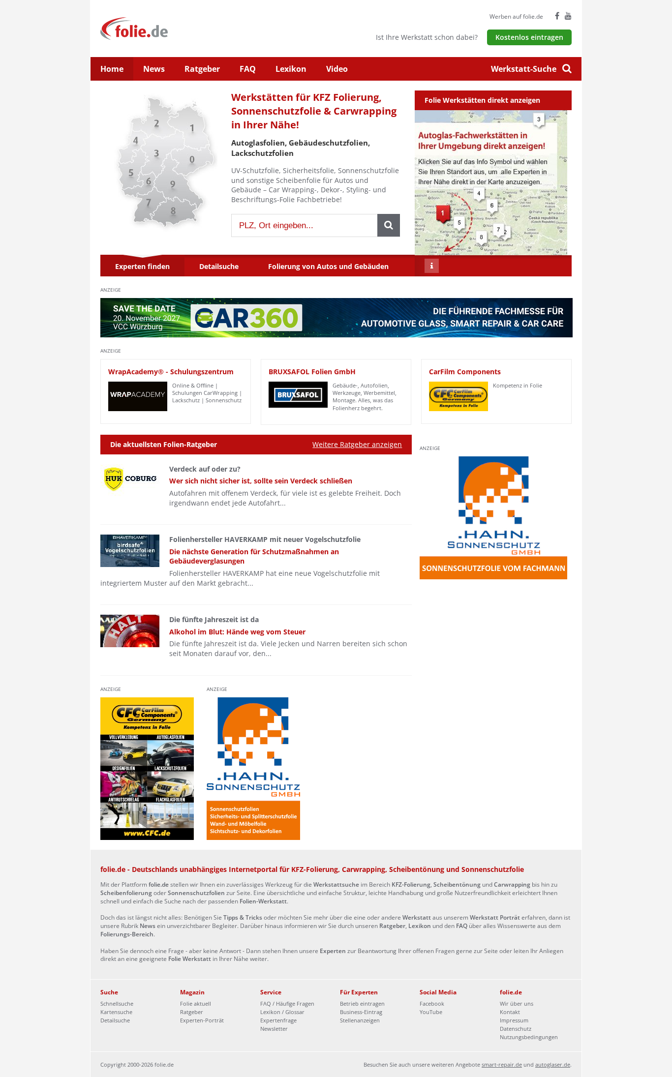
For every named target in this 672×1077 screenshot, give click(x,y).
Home (111, 68)
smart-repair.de (502, 1064)
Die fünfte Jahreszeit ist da (214, 619)
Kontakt (510, 1012)
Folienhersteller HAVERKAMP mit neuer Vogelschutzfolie (265, 539)
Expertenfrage (278, 1020)
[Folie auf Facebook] (557, 15)
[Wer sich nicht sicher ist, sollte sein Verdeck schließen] (129, 480)
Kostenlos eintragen (529, 37)
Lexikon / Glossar (282, 1012)
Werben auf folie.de (516, 16)
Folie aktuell (195, 1003)
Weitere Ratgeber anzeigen (357, 444)
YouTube (431, 1012)
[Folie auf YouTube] (568, 15)
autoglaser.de (552, 1064)
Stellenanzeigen (360, 1020)
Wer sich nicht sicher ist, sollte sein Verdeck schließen (260, 480)
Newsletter (274, 1028)
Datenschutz (515, 1028)
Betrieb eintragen (362, 1003)
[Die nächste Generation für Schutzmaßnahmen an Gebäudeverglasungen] (129, 551)
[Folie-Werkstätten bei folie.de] (160, 27)
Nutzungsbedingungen (529, 1037)
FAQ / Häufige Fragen (287, 1003)
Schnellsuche (116, 1003)
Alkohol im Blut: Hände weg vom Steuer (237, 631)
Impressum (514, 1020)
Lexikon (290, 68)
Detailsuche (115, 1020)
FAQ (248, 68)
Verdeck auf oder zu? (205, 469)
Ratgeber (202, 68)
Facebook (432, 1003)
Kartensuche (116, 1012)
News (154, 68)
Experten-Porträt (202, 1020)
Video (337, 68)
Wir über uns (516, 1003)
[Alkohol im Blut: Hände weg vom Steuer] (129, 631)
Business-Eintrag (361, 1012)
